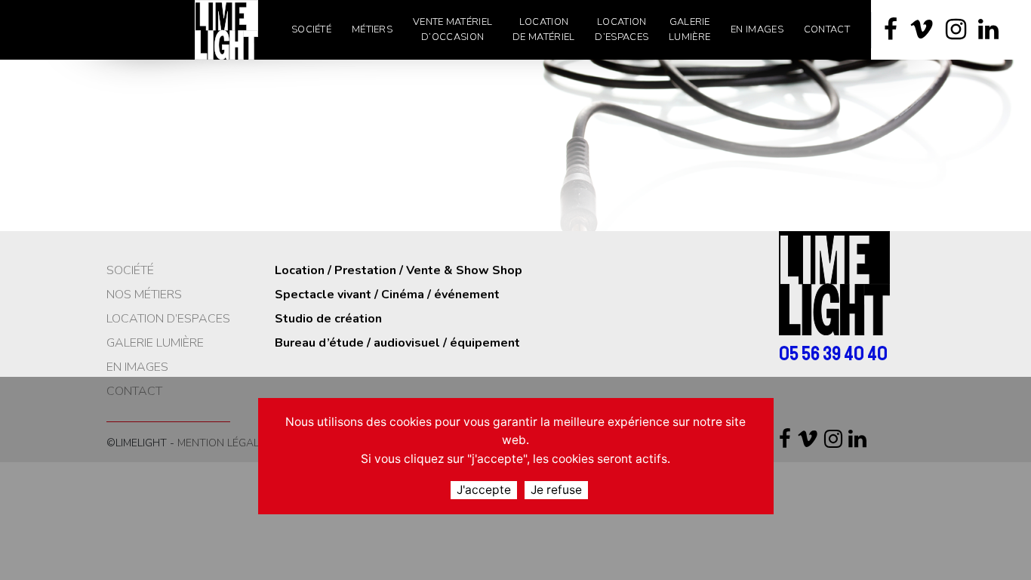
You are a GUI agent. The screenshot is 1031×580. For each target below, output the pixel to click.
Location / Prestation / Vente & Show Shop (398, 270)
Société (130, 270)
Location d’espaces (168, 318)
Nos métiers (144, 294)
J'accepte (484, 490)
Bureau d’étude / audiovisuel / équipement (397, 343)
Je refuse (556, 490)
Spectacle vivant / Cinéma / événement (387, 294)
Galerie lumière (155, 343)
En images (137, 367)
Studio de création (328, 318)
